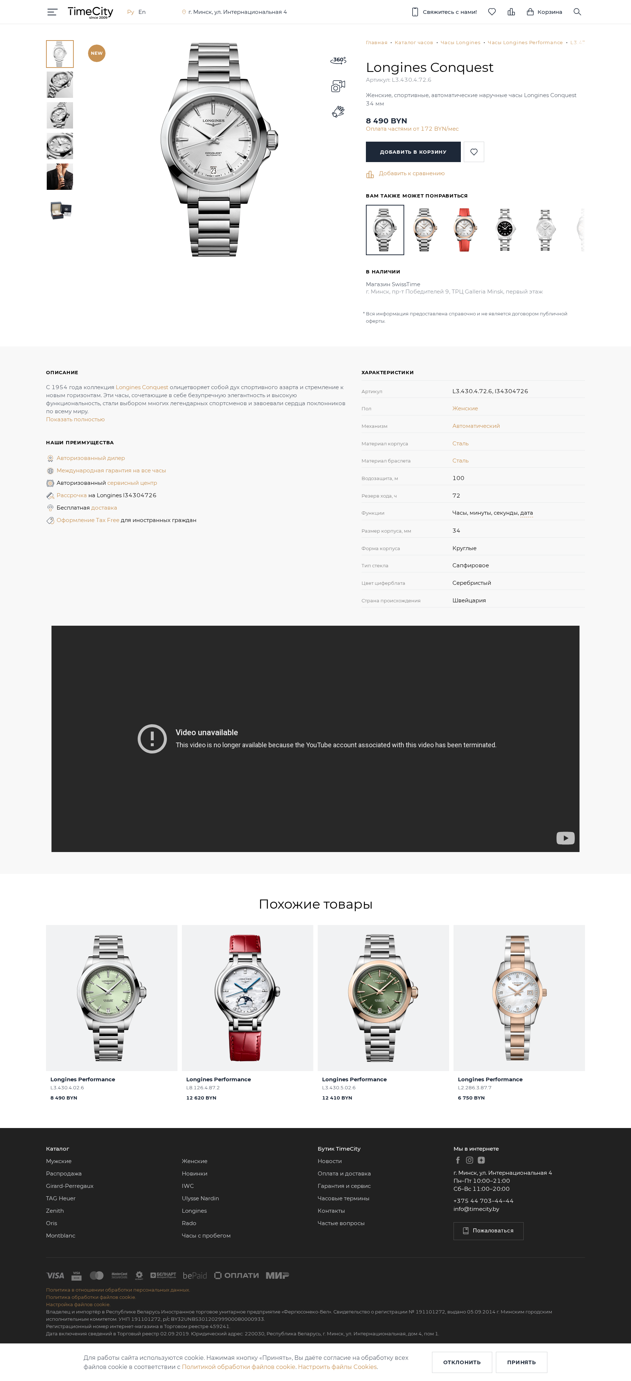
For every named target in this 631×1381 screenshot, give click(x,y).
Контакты (331, 1210)
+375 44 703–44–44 (484, 1200)
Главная (376, 42)
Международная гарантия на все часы (111, 470)
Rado (189, 1223)
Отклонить (462, 1362)
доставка (104, 507)
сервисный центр (132, 482)
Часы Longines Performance (525, 42)
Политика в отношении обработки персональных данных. (118, 1290)
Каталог (57, 1148)
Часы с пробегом (206, 1235)
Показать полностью (75, 419)
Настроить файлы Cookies (337, 1366)
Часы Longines (461, 42)
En (142, 11)
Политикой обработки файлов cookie (238, 1366)
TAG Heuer (61, 1198)
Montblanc (60, 1235)
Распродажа (64, 1173)
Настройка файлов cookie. (78, 1304)
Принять (521, 1362)
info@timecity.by (476, 1208)
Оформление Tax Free (89, 520)
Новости (330, 1161)
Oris (51, 1223)
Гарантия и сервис (344, 1185)
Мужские (59, 1161)
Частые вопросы (341, 1223)
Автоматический (476, 425)
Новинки (194, 1173)
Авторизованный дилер (91, 457)
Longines (194, 1210)
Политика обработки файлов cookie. (91, 1297)
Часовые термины (344, 1198)
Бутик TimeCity (339, 1148)
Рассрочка (72, 495)
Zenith (55, 1210)
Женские (465, 408)
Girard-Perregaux (69, 1185)
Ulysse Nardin (200, 1198)
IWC (188, 1185)
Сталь (460, 443)
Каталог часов (414, 42)
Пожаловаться (493, 1230)
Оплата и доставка (344, 1173)
